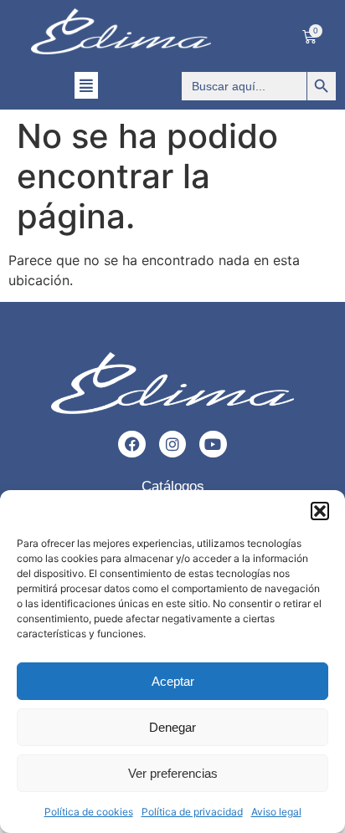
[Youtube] (212, 444)
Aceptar (173, 681)
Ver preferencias (173, 773)
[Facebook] (131, 444)
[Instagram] (172, 444)
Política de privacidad (192, 811)
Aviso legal (276, 811)
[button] (320, 511)
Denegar (172, 727)
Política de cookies (88, 811)
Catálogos (173, 486)
